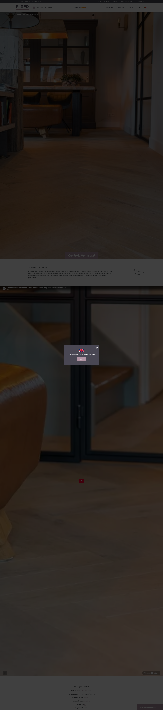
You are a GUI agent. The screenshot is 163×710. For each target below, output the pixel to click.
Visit (81, 359)
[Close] (96, 347)
